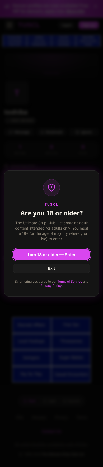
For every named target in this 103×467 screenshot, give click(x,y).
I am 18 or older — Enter (52, 254)
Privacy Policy (51, 286)
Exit (51, 268)
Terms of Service (69, 281)
